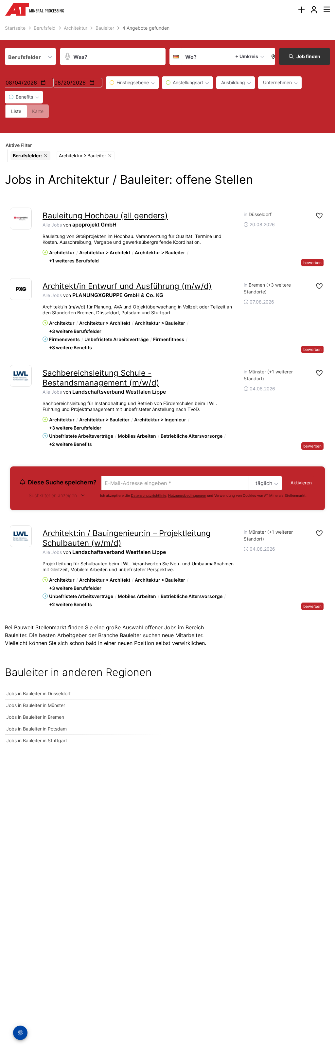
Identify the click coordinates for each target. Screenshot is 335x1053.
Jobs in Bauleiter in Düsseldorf (38, 693)
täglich (264, 483)
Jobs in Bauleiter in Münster (35, 705)
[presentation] (301, 10)
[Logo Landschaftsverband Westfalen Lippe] (20, 375)
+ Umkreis (246, 56)
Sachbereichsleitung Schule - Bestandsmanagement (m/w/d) (101, 377)
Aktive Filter (19, 145)
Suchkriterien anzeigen (53, 495)
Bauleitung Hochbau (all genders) (105, 215)
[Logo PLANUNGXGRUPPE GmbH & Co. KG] (20, 289)
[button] (271, 56)
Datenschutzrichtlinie (148, 496)
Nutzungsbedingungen (187, 496)
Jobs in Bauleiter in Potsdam (36, 728)
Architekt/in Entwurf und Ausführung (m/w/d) (127, 286)
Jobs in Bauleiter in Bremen (35, 717)
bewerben (312, 262)
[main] (167, 389)
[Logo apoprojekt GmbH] (20, 218)
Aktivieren (301, 482)
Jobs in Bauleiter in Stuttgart (36, 740)
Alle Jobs (52, 225)
